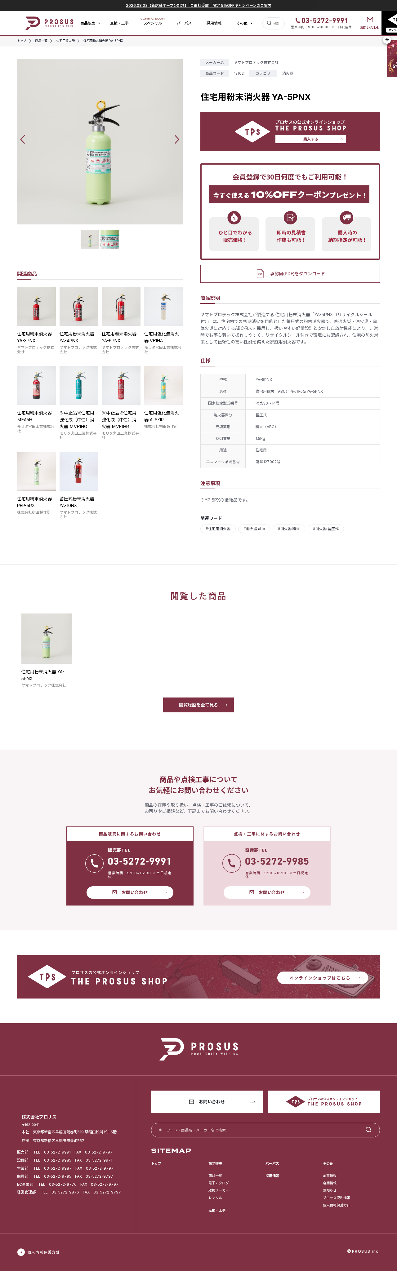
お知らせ (330, 1190)
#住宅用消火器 (218, 528)
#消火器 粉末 (289, 528)
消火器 (287, 73)
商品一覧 (215, 1175)
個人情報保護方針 (336, 1205)
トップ (156, 1163)
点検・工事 (119, 23)
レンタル (215, 1198)
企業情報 (330, 1175)
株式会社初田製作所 (161, 426)
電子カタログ (218, 1183)
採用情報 (214, 23)
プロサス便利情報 (336, 1198)
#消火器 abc (254, 528)
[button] (22, 139)
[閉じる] (387, 40)
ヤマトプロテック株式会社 (35, 349)
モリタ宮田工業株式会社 (162, 349)
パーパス (184, 23)
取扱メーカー (218, 1190)
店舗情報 (330, 1183)
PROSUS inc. (366, 1251)
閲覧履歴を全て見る (198, 704)
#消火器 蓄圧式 (326, 528)
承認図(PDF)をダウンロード (297, 273)
